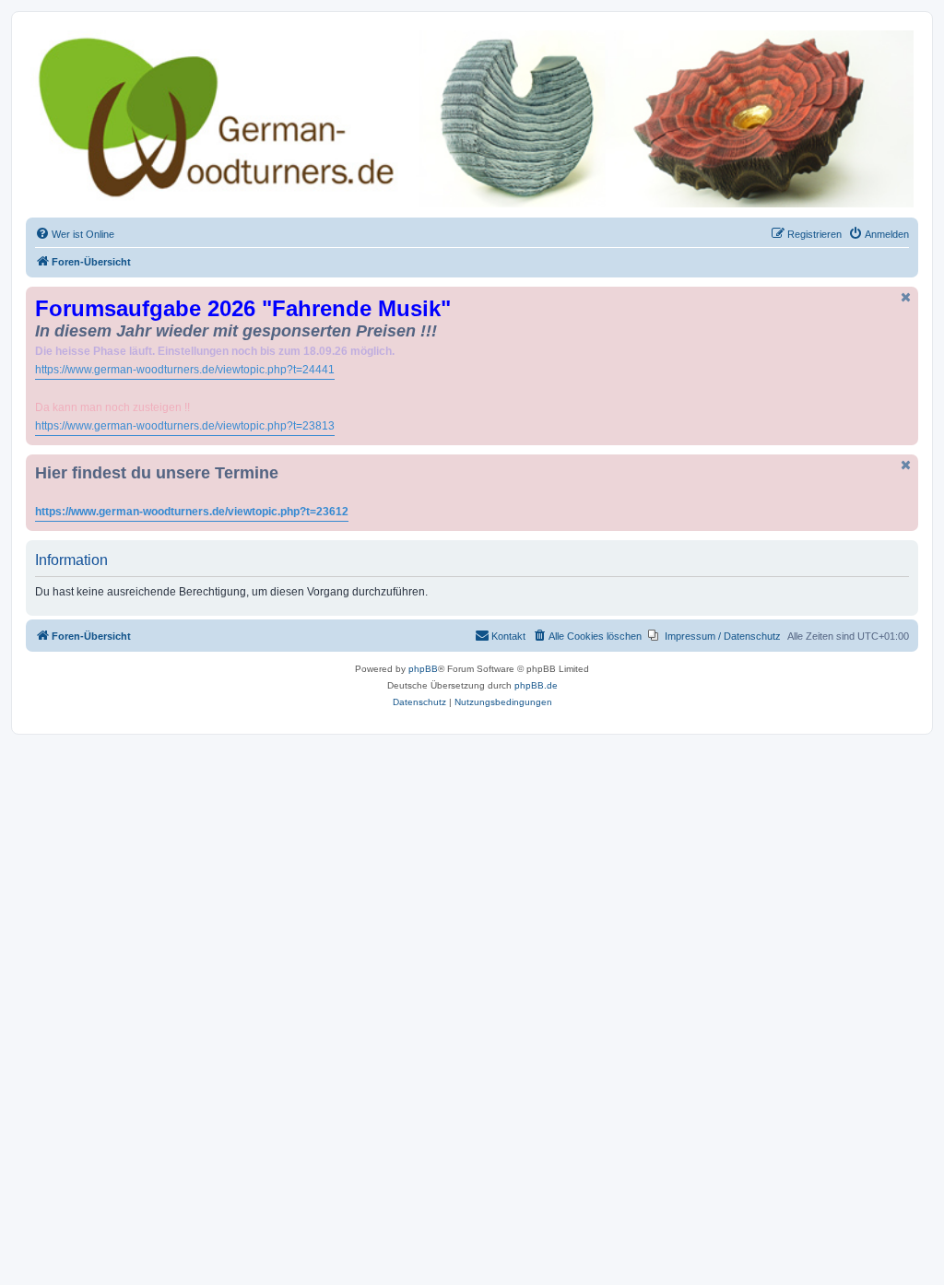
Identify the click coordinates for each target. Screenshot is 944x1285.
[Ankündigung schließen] (906, 297)
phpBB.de (536, 685)
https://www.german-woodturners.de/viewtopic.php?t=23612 (191, 511)
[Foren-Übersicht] (472, 118)
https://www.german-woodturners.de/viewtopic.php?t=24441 (185, 369)
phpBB (423, 669)
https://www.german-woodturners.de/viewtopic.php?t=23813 (185, 425)
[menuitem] (74, 234)
